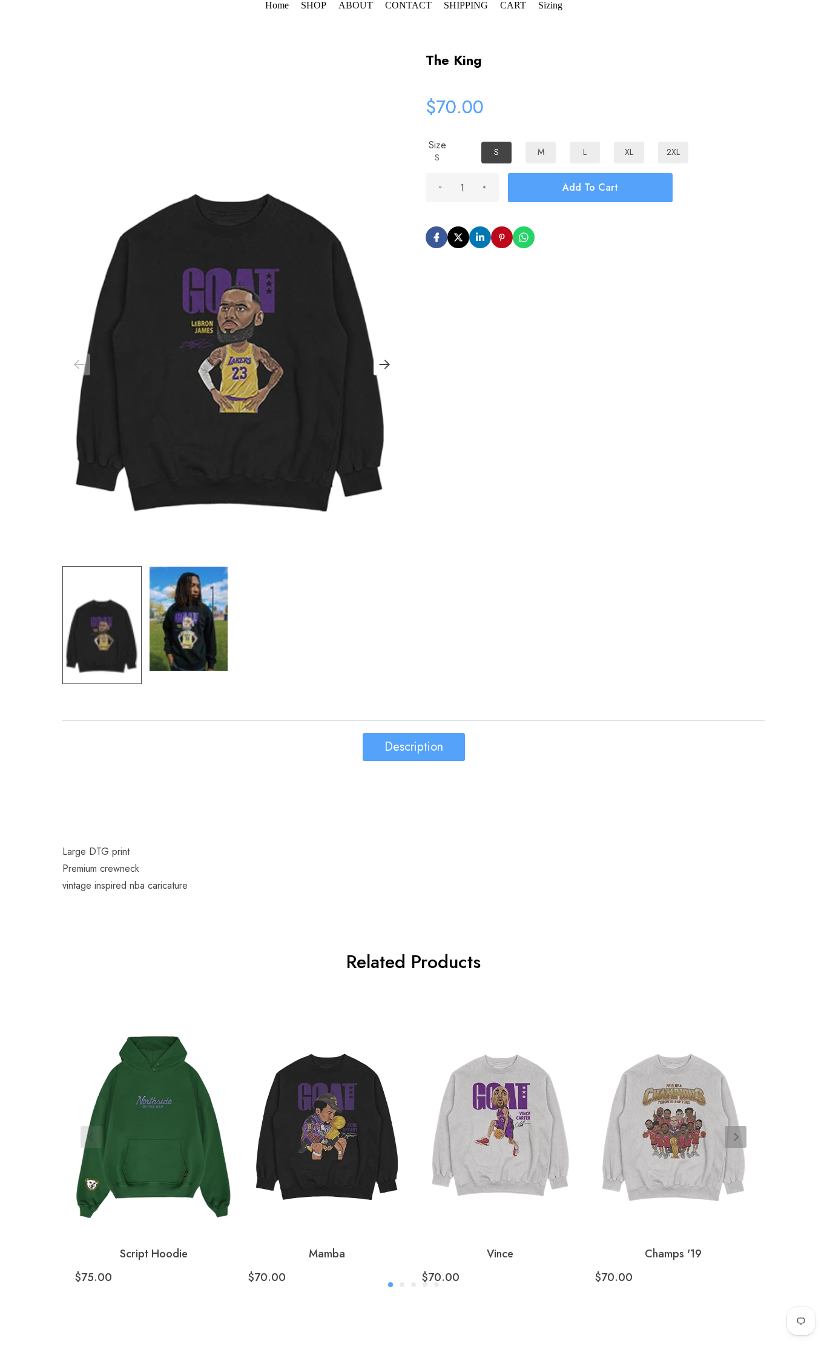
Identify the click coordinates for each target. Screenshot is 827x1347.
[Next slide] (735, 1137)
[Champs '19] (674, 1111)
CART (513, 5)
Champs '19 (673, 1254)
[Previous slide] (91, 1137)
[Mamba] (327, 1111)
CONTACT (408, 5)
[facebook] (436, 237)
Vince (500, 1254)
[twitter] (458, 237)
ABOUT (355, 5)
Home (277, 5)
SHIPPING (466, 5)
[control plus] (484, 187)
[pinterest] (502, 237)
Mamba (327, 1254)
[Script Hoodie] (153, 1111)
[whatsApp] (524, 237)
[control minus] (440, 187)
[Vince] (500, 1111)
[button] (384, 364)
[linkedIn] (480, 237)
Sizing (550, 5)
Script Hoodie (154, 1254)
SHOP (313, 5)
